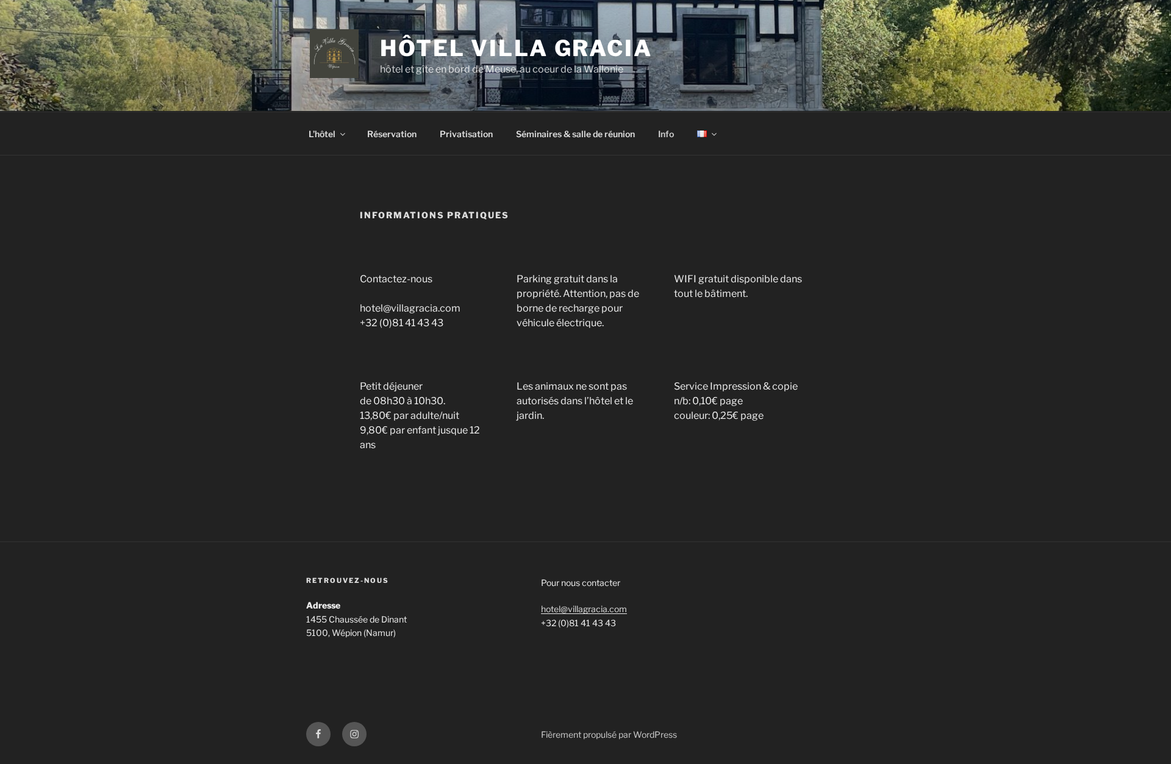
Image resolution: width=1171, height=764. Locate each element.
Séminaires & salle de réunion (575, 134)
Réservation (392, 134)
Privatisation (466, 134)
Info (666, 134)
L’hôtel (322, 134)
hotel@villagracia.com (584, 609)
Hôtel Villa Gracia (516, 48)
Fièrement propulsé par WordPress (609, 734)
